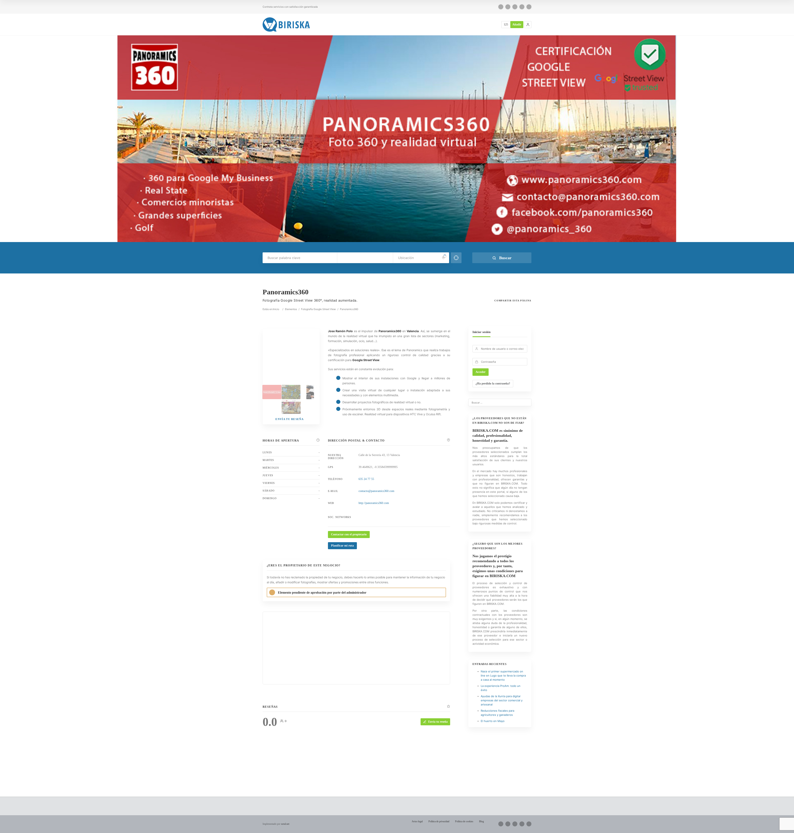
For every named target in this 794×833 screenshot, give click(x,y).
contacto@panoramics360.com (376, 491)
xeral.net (285, 823)
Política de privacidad (438, 821)
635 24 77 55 (366, 479)
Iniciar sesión (481, 332)
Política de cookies (464, 821)
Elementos (291, 309)
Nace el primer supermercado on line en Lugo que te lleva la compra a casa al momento (503, 675)
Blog (481, 821)
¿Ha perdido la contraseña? (493, 383)
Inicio (276, 309)
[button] (527, 24)
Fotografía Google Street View (318, 309)
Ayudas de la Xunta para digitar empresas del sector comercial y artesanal (502, 700)
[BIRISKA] (286, 24)
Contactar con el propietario (349, 534)
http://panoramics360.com (374, 503)
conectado (306, 767)
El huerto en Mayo (493, 721)
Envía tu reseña (438, 721)
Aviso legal (417, 821)
